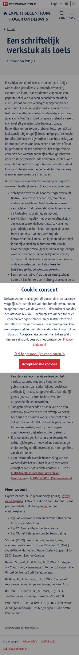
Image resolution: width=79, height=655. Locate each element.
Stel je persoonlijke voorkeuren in (39, 354)
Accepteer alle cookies (39, 364)
